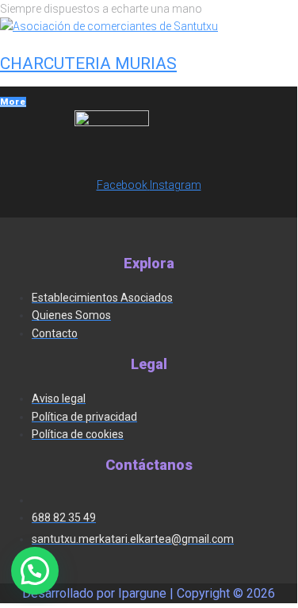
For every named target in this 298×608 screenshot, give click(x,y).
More (13, 102)
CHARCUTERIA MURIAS (88, 63)
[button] (35, 571)
